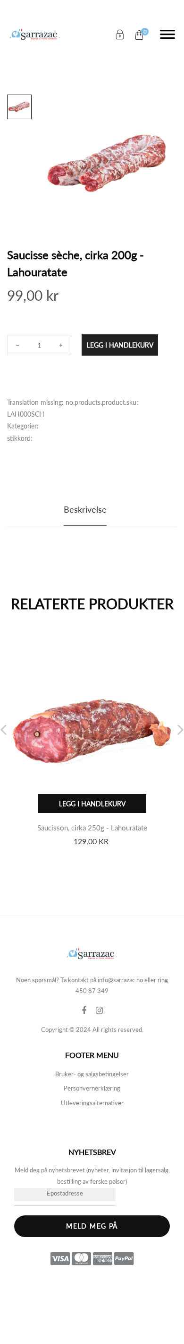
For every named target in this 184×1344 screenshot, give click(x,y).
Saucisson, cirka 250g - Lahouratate (92, 827)
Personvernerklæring (92, 1088)
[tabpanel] (108, 163)
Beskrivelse (85, 509)
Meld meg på (91, 1226)
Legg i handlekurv (120, 345)
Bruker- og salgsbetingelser (92, 1074)
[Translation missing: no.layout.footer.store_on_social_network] (89, 1010)
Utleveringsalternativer (92, 1103)
